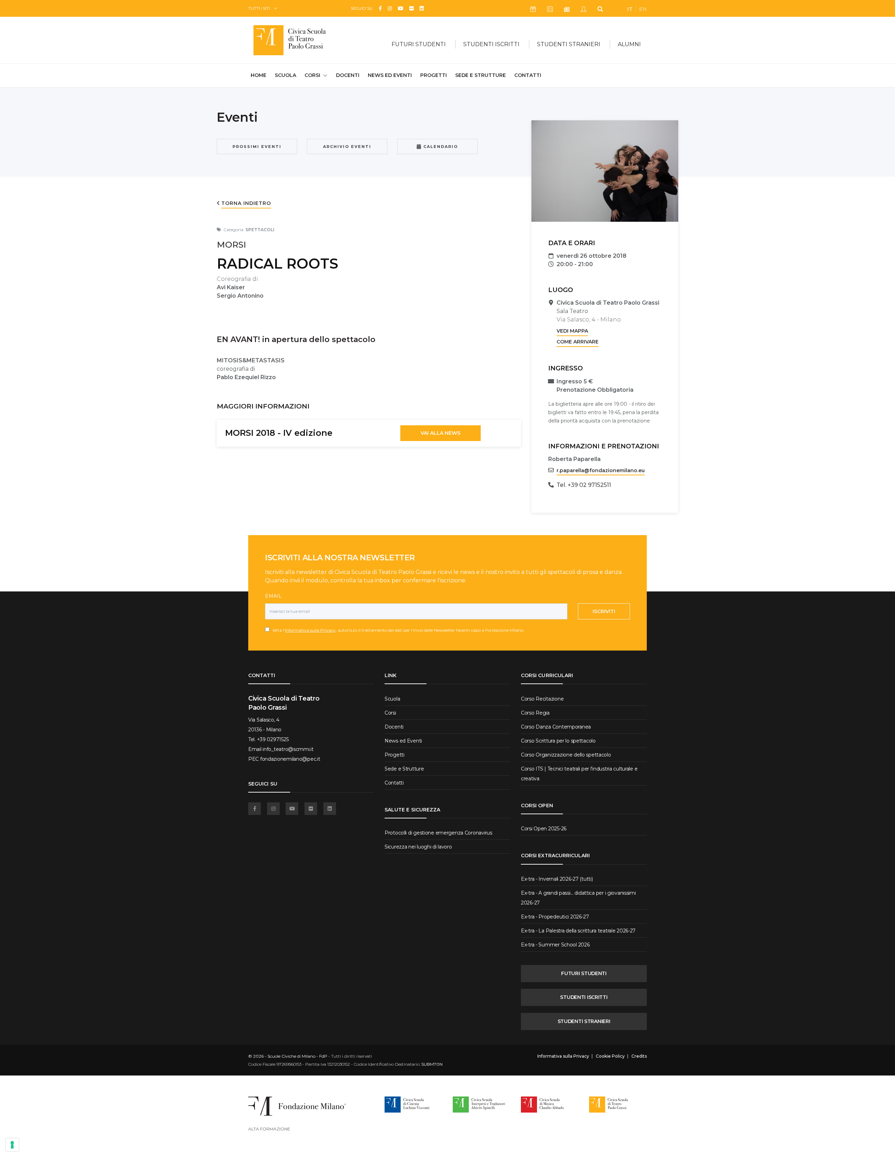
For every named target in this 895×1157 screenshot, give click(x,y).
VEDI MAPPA (572, 331)
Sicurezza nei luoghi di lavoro (418, 847)
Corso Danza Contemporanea (556, 727)
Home (258, 75)
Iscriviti (604, 611)
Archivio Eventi (347, 146)
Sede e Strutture (480, 75)
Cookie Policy (610, 1056)
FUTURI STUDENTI (584, 973)
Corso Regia (535, 713)
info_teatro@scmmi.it (288, 749)
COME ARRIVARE (578, 342)
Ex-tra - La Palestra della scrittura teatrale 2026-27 (578, 931)
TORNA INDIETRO (246, 203)
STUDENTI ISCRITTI (583, 997)
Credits (639, 1056)
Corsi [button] (312, 75)
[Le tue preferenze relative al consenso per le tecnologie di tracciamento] (12, 1144)
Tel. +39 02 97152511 (584, 485)
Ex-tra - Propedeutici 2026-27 (555, 917)
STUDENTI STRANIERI (584, 1021)
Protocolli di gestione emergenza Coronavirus (438, 833)
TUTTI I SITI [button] (259, 8)
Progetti (433, 75)
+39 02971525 (273, 739)
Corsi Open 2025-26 (543, 828)
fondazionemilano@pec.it (290, 759)
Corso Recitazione (542, 699)
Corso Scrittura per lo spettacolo (558, 741)
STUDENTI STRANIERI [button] (568, 44)
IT (629, 9)
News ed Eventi (390, 75)
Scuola (285, 75)
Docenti (347, 75)
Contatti (527, 75)
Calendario (440, 146)
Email (273, 596)
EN (643, 9)
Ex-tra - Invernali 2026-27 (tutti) (557, 879)
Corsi (390, 713)
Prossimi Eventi (256, 146)
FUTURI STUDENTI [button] (419, 44)
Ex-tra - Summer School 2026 (555, 945)
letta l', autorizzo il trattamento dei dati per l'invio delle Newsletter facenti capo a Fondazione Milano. (397, 630)
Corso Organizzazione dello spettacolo (566, 755)
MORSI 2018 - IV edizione (278, 433)
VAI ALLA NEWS (440, 433)
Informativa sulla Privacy (310, 630)
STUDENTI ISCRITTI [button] (491, 44)
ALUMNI (629, 44)
